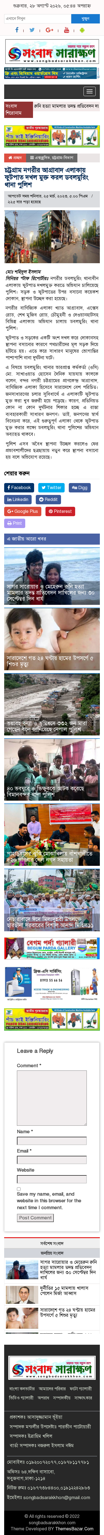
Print (17, 523)
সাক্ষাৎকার (83, 1398)
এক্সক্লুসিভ (42, 157)
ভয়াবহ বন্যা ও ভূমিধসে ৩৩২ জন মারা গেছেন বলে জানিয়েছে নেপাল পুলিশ (47, 726)
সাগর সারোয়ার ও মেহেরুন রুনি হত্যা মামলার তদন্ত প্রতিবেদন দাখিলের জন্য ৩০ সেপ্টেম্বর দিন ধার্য (51, 592)
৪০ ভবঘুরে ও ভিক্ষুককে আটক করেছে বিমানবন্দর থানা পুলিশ (45, 791)
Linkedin (19, 499)
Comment (29, 1066)
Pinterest (62, 511)
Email (24, 1151)
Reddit (51, 499)
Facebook (20, 487)
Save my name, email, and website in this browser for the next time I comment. (49, 1200)
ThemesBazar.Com (74, 1529)
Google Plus (25, 511)
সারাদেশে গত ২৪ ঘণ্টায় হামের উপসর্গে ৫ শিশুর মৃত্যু (50, 661)
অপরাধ (43, 1398)
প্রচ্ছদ (17, 157)
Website (25, 1170)
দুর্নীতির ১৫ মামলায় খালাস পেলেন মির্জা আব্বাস (64, 1290)
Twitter (53, 487)
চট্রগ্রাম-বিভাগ (62, 157)
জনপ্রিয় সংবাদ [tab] (52, 1253)
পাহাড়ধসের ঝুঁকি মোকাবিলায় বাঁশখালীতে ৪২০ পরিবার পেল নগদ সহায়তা (49, 856)
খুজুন (85, 18)
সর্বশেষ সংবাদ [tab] (52, 1243)
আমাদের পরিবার (52, 1389)
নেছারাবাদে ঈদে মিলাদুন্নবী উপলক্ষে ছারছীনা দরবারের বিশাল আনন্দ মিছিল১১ (50, 922)
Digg (82, 487)
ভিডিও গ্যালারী (21, 1398)
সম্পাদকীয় (61, 1398)
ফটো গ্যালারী (81, 1389)
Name (25, 1132)
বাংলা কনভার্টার (22, 1389)
